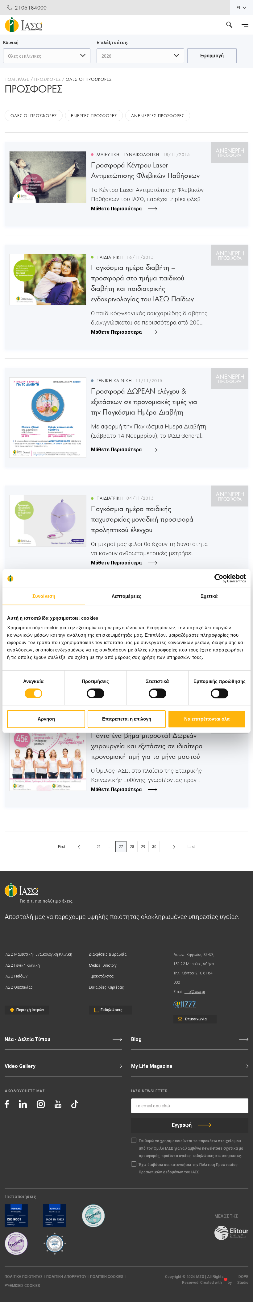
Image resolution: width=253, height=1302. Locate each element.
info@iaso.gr (195, 992)
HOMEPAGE (17, 79)
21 (99, 847)
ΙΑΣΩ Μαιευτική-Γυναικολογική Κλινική (38, 954)
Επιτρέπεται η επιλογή (126, 718)
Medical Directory (103, 965)
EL (239, 7)
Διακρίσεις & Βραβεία (107, 954)
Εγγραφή (182, 1125)
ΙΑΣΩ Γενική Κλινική (22, 965)
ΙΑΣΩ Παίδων (16, 976)
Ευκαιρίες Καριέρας (106, 987)
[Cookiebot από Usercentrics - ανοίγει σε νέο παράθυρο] (219, 578)
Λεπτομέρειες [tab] (126, 596)
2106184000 (31, 7)
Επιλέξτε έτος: (112, 42)
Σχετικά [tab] (209, 596)
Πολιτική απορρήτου (66, 1277)
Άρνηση (46, 718)
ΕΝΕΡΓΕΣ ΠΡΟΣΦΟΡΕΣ (94, 115)
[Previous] (82, 846)
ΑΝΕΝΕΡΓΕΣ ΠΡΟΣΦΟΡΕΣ (157, 115)
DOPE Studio (242, 1280)
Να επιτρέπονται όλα (207, 718)
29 (143, 847)
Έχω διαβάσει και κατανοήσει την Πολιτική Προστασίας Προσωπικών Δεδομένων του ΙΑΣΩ (188, 1168)
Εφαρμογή (212, 56)
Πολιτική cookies (106, 1277)
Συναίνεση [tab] (43, 596)
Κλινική (11, 42)
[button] (22, 1286)
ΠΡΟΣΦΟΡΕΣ (47, 79)
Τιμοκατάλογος (101, 976)
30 (154, 847)
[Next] (170, 846)
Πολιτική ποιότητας (24, 1277)
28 (132, 847)
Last (191, 847)
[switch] (95, 693)
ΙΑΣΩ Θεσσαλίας (19, 987)
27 (121, 847)
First (62, 847)
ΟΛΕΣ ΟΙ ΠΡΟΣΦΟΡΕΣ (33, 115)
